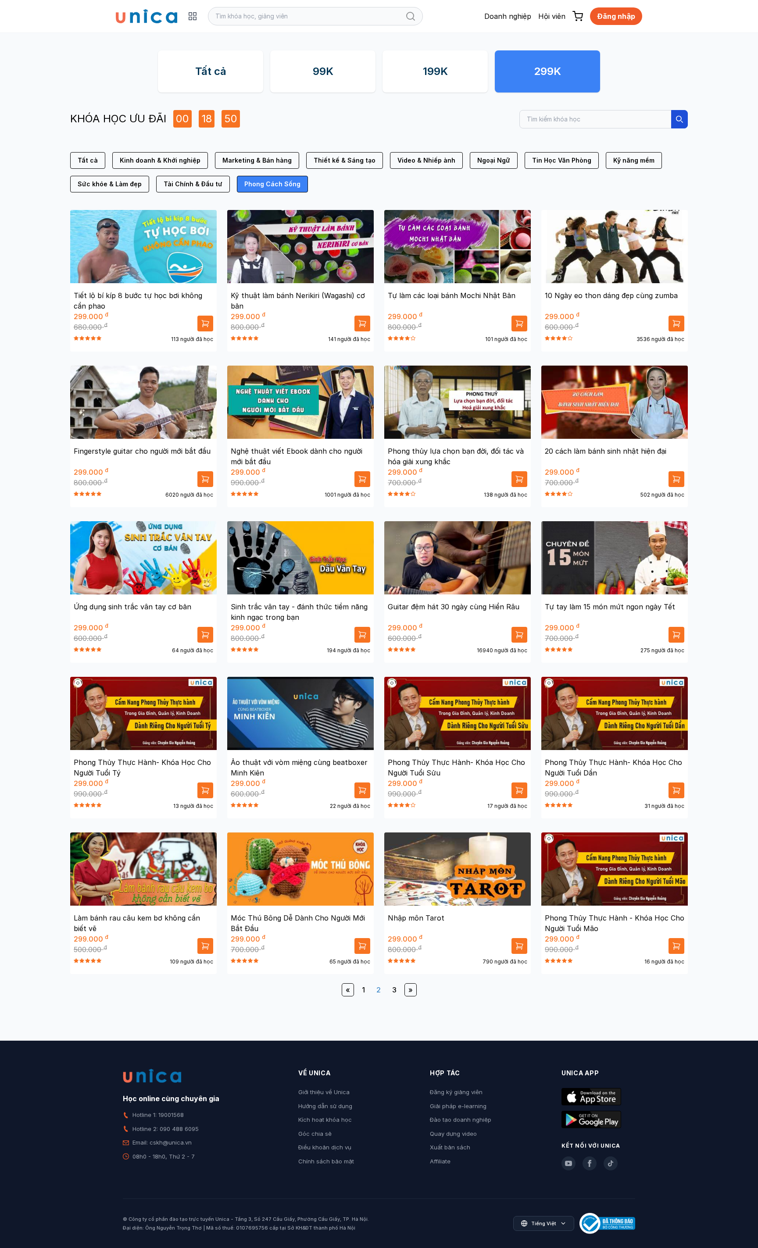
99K (323, 71)
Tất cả (210, 71)
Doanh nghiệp (507, 16)
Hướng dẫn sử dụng (325, 1105)
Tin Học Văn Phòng (561, 160)
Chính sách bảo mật (326, 1161)
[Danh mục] (192, 16)
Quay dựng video (453, 1133)
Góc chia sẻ (315, 1133)
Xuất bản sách (450, 1147)
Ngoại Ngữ (493, 160)
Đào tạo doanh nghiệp (460, 1119)
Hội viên (551, 16)
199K (435, 71)
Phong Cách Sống (272, 184)
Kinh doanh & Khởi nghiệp (160, 160)
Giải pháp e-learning (458, 1105)
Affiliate (440, 1161)
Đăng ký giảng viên (456, 1091)
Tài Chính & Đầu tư (193, 184)
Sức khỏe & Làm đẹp (110, 184)
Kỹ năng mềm (633, 160)
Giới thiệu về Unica (324, 1091)
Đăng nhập (616, 16)
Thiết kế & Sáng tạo (344, 160)
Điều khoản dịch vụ (324, 1147)
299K (547, 71)
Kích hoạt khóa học (325, 1119)
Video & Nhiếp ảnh (426, 160)
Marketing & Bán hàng (257, 160)
